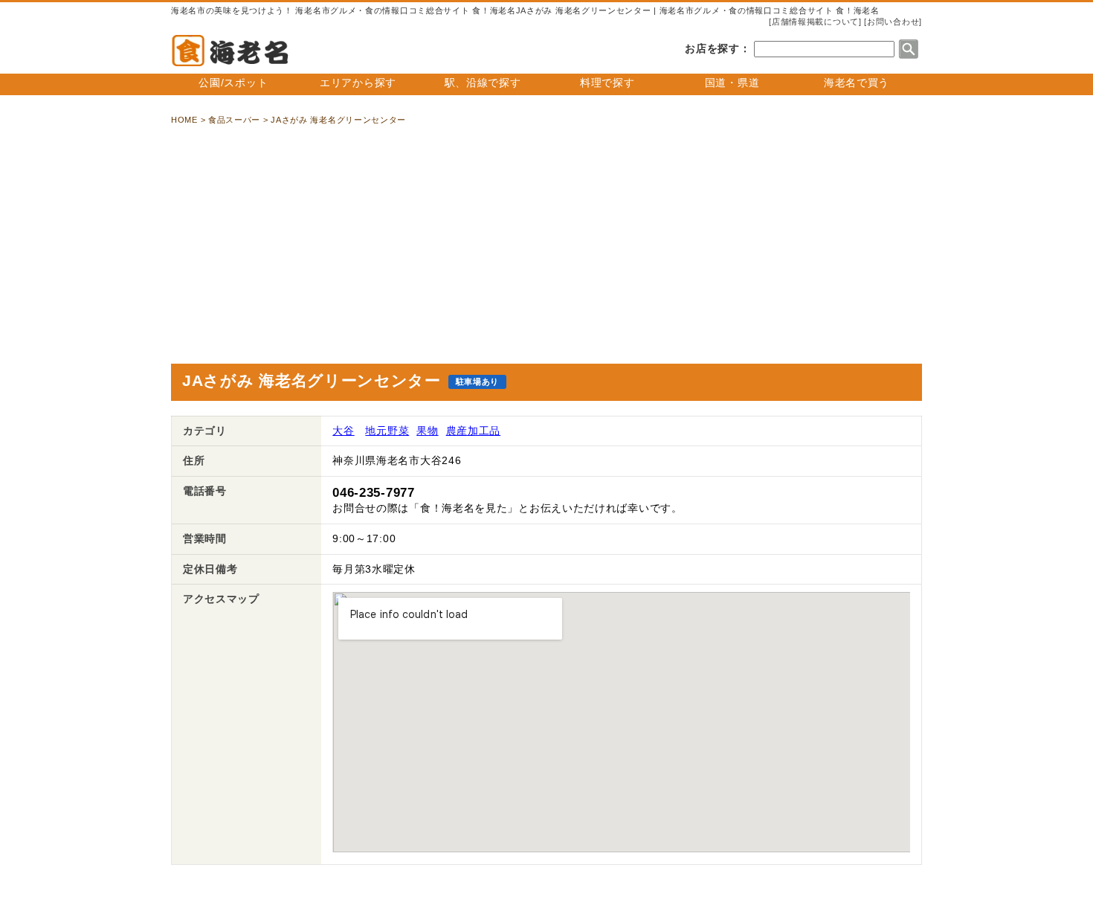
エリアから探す (358, 83)
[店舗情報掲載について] (815, 21)
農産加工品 (473, 431)
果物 (427, 431)
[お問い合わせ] (893, 21)
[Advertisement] (546, 245)
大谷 (343, 431)
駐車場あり (478, 381)
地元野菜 (387, 431)
